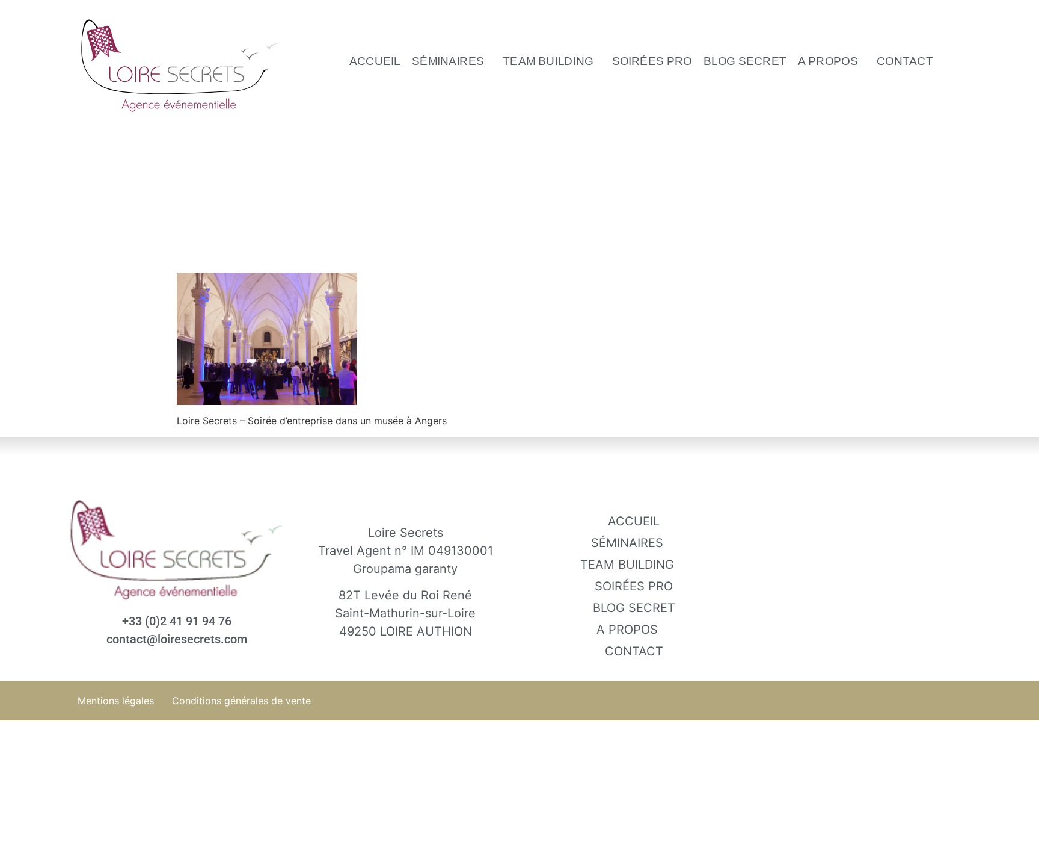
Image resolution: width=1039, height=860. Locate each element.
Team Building (548, 61)
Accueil (374, 61)
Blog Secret (744, 61)
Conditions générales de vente (241, 700)
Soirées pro (652, 61)
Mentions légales (116, 700)
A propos (828, 61)
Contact (905, 61)
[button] (451, 61)
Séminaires (448, 61)
